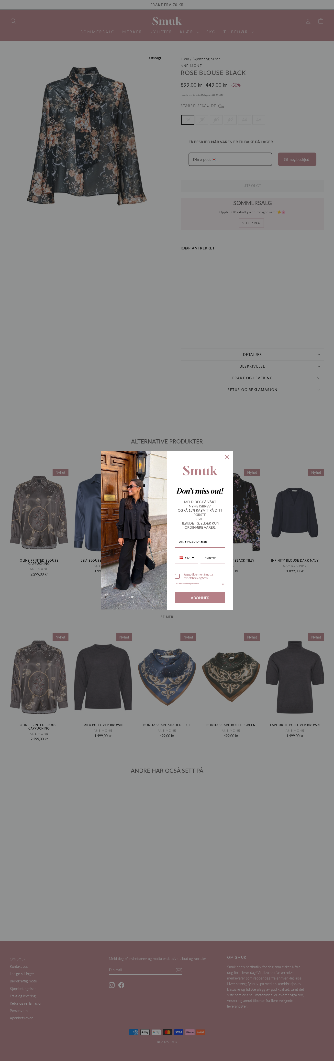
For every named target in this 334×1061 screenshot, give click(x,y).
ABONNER (200, 597)
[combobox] (186, 558)
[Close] (227, 457)
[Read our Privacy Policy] (222, 585)
